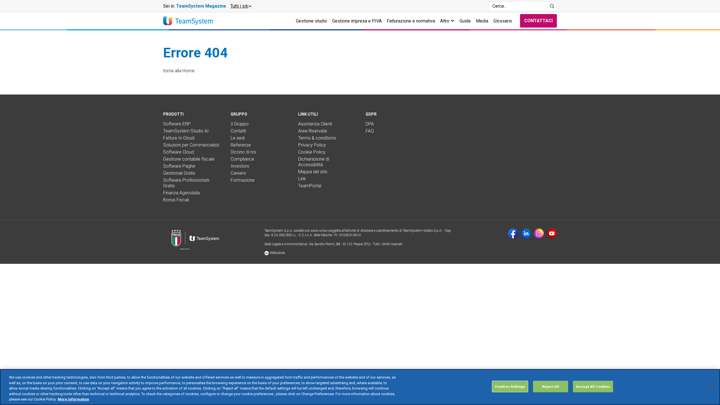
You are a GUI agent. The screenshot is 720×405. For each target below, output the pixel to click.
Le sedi (238, 138)
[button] (240, 6)
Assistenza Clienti (315, 124)
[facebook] (513, 233)
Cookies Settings (510, 386)
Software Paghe (179, 166)
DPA (370, 124)
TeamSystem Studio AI (186, 131)
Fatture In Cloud (178, 138)
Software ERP (177, 124)
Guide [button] (465, 21)
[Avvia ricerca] (552, 6)
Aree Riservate (312, 131)
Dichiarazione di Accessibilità (313, 161)
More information (73, 399)
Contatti (238, 131)
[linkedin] (526, 233)
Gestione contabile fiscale (189, 159)
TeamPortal (309, 185)
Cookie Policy (311, 152)
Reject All (550, 386)
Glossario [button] (502, 21)
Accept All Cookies (593, 386)
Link (302, 178)
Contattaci (538, 20)
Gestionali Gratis (179, 173)
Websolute (277, 253)
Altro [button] (445, 21)
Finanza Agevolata (181, 192)
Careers (238, 173)
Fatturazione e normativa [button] (411, 21)
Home (189, 70)
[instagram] (539, 233)
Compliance (242, 159)
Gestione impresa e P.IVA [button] (357, 21)
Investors (240, 166)
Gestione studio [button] (311, 21)
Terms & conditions (317, 138)
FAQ (370, 131)
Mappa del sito (312, 171)
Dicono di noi (243, 152)
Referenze (241, 145)
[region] (360, 387)
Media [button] (482, 21)
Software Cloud (178, 152)
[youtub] (552, 233)
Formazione (243, 180)
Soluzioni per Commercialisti (191, 145)
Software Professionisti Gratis (186, 182)
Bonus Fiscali (176, 199)
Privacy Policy (312, 145)
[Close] (711, 386)
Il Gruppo (240, 124)
